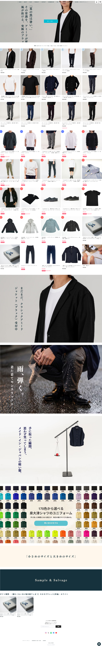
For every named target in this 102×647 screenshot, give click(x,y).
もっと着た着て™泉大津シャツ (67, 2)
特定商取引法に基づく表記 (36, 640)
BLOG (31, 2)
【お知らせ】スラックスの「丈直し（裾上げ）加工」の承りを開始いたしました (51, 45)
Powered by (49, 644)
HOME (20, 2)
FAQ (57, 2)
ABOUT (25, 2)
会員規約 (44, 640)
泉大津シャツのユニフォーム (80, 2)
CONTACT (43, 2)
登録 (58, 626)
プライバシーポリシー (26, 640)
